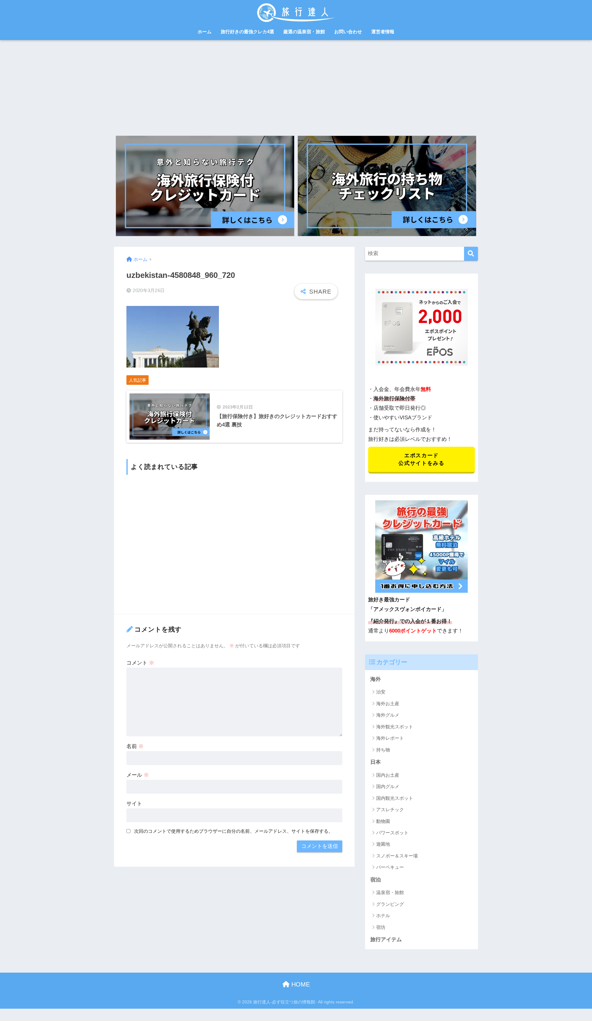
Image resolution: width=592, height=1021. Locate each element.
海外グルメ (387, 715)
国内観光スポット (394, 798)
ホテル (383, 915)
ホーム (205, 31)
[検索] (471, 254)
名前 (135, 746)
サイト (134, 804)
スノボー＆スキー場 (397, 855)
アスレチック (390, 809)
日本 (375, 762)
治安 (380, 691)
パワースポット (392, 832)
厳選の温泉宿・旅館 (304, 31)
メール (137, 775)
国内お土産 (387, 775)
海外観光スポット (394, 726)
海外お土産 (387, 703)
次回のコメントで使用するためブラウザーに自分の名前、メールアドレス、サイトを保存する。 (233, 831)
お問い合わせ (348, 31)
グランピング (390, 904)
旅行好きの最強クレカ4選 (247, 31)
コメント (140, 663)
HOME (300, 984)
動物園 (383, 821)
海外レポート (390, 738)
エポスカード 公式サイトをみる (421, 459)
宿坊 (380, 927)
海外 (375, 679)
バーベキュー (390, 867)
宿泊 (375, 880)
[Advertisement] (296, 86)
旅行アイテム (386, 939)
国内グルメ (387, 786)
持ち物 (383, 749)
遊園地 (383, 844)
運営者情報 (382, 31)
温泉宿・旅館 (390, 892)
